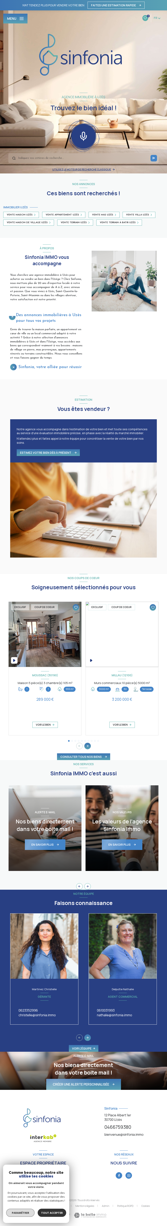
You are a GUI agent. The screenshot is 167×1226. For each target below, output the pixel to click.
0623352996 (28, 1010)
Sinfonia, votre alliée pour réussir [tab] (50, 367)
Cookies (145, 1206)
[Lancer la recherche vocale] (83, 135)
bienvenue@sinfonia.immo (124, 1134)
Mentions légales (84, 1206)
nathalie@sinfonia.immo (114, 1015)
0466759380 (117, 1127)
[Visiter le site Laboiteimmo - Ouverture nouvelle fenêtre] (90, 1215)
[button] (87, 746)
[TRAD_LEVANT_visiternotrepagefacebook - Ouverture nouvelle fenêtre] (119, 1175)
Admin (105, 1206)
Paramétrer (20, 1213)
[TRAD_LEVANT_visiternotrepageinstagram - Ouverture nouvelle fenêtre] (128, 1175)
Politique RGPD (125, 1206)
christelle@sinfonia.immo (37, 1015)
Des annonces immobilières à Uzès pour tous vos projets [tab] (48, 318)
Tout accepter (52, 1213)
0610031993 (106, 1010)
